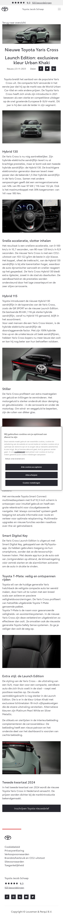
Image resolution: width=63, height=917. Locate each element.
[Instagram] (13, 896)
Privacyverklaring (14, 850)
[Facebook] (40, 68)
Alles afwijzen (31, 475)
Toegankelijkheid (14, 865)
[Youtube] (26, 896)
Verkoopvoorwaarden (17, 854)
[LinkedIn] (53, 68)
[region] (31, 458)
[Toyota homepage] (5, 9)
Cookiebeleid (12, 846)
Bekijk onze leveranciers (15, 458)
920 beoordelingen (42, 2)
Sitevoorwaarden (14, 861)
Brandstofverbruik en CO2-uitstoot (25, 857)
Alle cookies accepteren (31, 467)
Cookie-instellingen (31, 482)
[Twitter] (47, 68)
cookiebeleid (19, 452)
